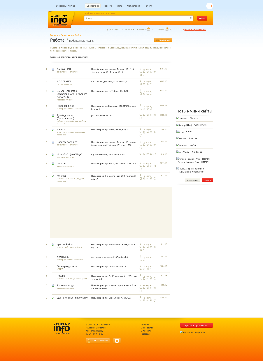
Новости (107, 5)
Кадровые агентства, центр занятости (69, 56)
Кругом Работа (65, 244)
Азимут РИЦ (64, 69)
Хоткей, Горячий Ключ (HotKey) (193, 161)
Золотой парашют (67, 142)
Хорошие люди (65, 285)
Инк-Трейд (196, 151)
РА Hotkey (98, 330)
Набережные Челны (65, 6)
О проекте (146, 330)
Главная (54, 34)
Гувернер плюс (65, 106)
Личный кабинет (100, 340)
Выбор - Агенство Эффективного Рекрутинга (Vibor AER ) (72, 94)
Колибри (62, 175)
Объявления (133, 5)
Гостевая (145, 333)
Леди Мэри (63, 257)
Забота (61, 129)
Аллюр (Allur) (200, 124)
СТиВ (189, 131)
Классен (193, 138)
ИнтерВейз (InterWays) (69, 154)
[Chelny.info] (64, 328)
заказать (207, 180)
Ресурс (61, 276)
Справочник (93, 5)
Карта (119, 5)
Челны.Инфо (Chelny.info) (191, 171)
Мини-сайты (147, 327)
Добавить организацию (194, 29)
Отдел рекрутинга (67, 266)
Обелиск (193, 117)
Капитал (61, 163)
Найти (202, 18)
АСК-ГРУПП (64, 81)
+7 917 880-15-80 (94, 333)
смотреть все (192, 180)
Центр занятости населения (72, 297)
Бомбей (192, 144)
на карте (147, 69)
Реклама (145, 324)
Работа (148, 5)
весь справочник (163, 40)
